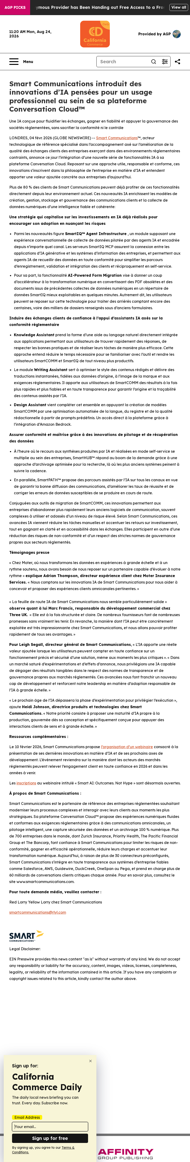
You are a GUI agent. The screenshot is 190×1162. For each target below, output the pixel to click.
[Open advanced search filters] (164, 61)
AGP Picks (15, 7)
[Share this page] (177, 61)
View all (178, 7)
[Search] (153, 61)
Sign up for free (50, 1138)
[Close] (90, 1061)
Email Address (27, 1117)
